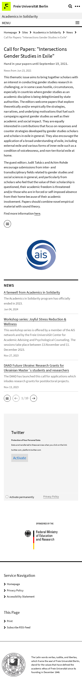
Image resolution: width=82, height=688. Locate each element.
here (37, 213)
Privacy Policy (51, 496)
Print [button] (10, 621)
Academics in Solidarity (20, 16)
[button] (7, 398)
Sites (25, 32)
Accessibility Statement (21, 596)
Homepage (10, 32)
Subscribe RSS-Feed (18, 627)
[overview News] (7, 224)
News (69, 32)
